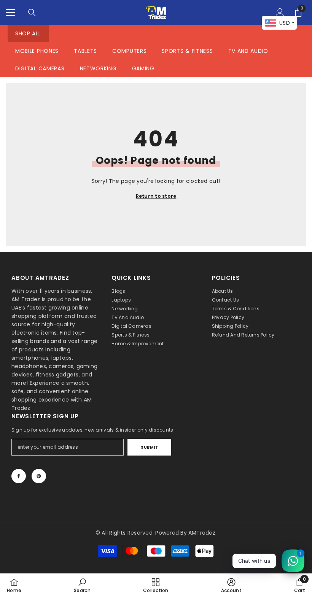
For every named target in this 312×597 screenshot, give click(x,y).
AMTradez (201, 533)
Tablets (85, 51)
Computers (129, 51)
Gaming (143, 68)
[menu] (10, 12)
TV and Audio (248, 51)
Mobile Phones (37, 51)
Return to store (156, 196)
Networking (98, 68)
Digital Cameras (40, 68)
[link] (82, 585)
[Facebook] (18, 476)
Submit (149, 447)
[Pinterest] (39, 476)
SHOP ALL (28, 33)
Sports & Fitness (187, 51)
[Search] (32, 12)
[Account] (280, 12)
